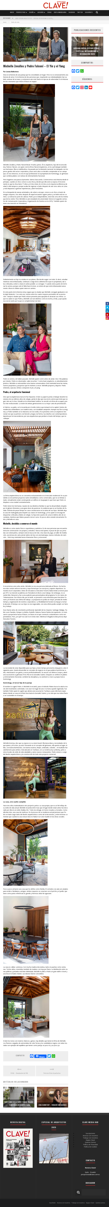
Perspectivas (20, 12)
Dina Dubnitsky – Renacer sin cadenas (53, 1105)
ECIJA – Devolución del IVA (19, 1073)
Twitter (80, 12)
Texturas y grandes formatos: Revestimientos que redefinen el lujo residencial (40, 18)
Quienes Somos (90, 1142)
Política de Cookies (90, 1147)
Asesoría (41, 12)
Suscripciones (90, 1133)
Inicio (12, 12)
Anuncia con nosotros (90, 1136)
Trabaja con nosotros (90, 1138)
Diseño (31, 12)
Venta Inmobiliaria (60, 12)
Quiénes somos (100, 1203)
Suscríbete (89, 12)
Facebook (72, 12)
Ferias (49, 12)
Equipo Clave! (90, 1140)
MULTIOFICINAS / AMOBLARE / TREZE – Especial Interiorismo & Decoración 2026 (87, 51)
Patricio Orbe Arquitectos (52, 1073)
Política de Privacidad (90, 1145)
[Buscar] (97, 12)
